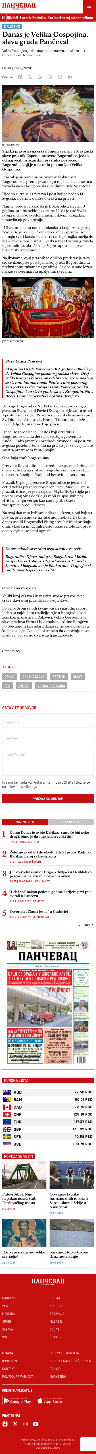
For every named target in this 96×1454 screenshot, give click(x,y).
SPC (7, 686)
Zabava (7, 1329)
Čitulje (56, 1337)
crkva (10, 676)
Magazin (56, 1321)
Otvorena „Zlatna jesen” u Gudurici (39, 912)
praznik (59, 676)
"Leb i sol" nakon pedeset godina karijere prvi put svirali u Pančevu (50, 894)
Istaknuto (71, 822)
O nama (7, 1353)
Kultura (56, 1306)
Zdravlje (57, 1313)
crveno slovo (34, 676)
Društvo (12, 26)
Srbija (55, 1298)
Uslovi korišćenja (64, 1353)
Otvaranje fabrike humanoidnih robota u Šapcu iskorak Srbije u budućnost (69, 1200)
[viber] (50, 76)
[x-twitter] (15, 1424)
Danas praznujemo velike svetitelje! (23, 1254)
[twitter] (30, 76)
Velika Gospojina (51, 686)
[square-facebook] (5, 1424)
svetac (23, 686)
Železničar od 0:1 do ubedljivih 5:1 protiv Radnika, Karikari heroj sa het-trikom (51, 854)
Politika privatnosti (18, 1376)
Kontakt (8, 1368)
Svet (6, 1337)
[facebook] (20, 76)
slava (78, 676)
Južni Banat (42, 881)
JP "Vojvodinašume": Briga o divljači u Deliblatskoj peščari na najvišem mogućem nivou (51, 874)
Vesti (6, 1306)
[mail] (60, 76)
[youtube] (36, 1424)
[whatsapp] (40, 76)
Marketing (58, 1376)
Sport (38, 841)
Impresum (9, 1361)
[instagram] (25, 1424)
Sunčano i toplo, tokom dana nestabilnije (69, 1254)
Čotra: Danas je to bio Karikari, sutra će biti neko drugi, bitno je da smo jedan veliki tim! (49, 835)
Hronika (8, 1313)
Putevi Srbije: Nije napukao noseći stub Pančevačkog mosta (19, 1198)
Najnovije (25, 822)
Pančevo (38, 901)
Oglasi (55, 1329)
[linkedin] (70, 76)
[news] (24, 1175)
